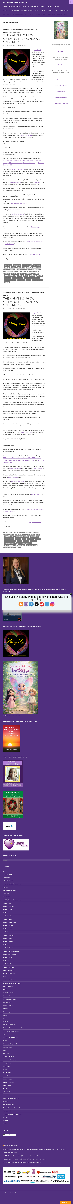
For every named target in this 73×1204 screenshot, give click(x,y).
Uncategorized (7, 1111)
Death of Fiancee (7, 957)
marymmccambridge (10, 275)
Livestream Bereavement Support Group (14, 1028)
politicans (21, 280)
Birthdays (5, 887)
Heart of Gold (51, 14)
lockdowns (15, 273)
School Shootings (7, 1076)
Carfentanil (6, 893)
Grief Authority (7, 14)
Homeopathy (6, 1012)
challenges (17, 265)
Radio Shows (6, 1066)
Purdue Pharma (7, 1063)
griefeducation (36, 269)
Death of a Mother (8, 925)
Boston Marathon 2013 (9, 890)
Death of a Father (7, 916)
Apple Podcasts (9, 244)
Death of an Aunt (7, 944)
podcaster (8, 277)
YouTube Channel (40, 14)
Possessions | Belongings (9, 1060)
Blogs (57, 6)
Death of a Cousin (8, 912)
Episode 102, (37, 50)
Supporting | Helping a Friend (11, 1098)
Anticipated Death (8, 880)
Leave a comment (23, 45)
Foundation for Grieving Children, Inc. (23, 14)
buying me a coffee (35, 254)
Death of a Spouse (8, 941)
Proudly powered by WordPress (10, 1192)
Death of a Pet (7, 932)
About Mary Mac (32, 6)
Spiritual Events (7, 1085)
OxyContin (6, 1053)
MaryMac (36, 273)
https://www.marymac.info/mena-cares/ (11, 715)
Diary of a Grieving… (8, 970)
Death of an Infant (8, 948)
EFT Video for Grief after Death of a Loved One (17, 160)
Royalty (5, 1069)
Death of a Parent (7, 928)
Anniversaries (6, 877)
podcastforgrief (17, 277)
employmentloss (36, 267)
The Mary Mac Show (9, 32)
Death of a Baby (7, 903)
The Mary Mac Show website (35, 241)
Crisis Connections (64, 10)
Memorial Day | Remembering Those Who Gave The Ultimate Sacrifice (22, 1162)
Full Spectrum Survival (18, 169)
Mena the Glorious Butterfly (10, 1037)
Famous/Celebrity (8, 986)
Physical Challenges (24, 31)
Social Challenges (24, 294)
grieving (7, 273)
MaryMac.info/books (17, 214)
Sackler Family (7, 1072)
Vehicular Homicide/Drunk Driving (12, 1114)
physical (32, 275)
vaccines (7, 282)
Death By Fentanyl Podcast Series (12, 900)
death (13, 267)
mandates (28, 273)
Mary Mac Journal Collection (11, 1031)
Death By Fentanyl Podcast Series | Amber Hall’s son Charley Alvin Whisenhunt (24, 1159)
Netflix (4, 1050)
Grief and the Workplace (9, 999)
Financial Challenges (11, 294)
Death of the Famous (8, 967)
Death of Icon (6, 960)
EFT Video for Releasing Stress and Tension (21, 163)
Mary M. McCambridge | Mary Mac (15, 2)
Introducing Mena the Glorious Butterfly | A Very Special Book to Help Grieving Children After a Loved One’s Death (34, 1149)
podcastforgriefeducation (32, 277)
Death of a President (8, 935)
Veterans (5, 1117)
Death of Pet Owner (8, 964)
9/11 (4, 871)
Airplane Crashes (7, 874)
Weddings (5, 1120)
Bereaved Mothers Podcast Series (12, 884)
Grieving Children (8, 1005)
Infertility (5, 1021)
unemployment (9, 547)
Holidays (5, 1008)
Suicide (5, 1095)
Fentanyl (5, 989)
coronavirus (36, 265)
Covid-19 (7, 267)
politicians (21, 545)
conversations (27, 265)
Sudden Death (6, 1092)
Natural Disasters (7, 1047)
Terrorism (5, 1101)
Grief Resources (51, 10)
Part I (35, 71)
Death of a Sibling (7, 938)
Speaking (37, 10)
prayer (28, 280)
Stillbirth (5, 1088)
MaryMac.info (38, 182)
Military (5, 1040)
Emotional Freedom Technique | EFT (27, 29)
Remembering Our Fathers (10, 1152)
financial (12, 269)
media (19, 275)
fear (6, 269)
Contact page (35, 227)
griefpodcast (23, 271)
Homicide (5, 1015)
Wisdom (17, 32)
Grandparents (6, 996)
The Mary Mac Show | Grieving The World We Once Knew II (21, 38)
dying (18, 267)
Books (42, 6)
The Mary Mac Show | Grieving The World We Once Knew (21, 302)
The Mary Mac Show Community (12, 1108)
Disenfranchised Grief (9, 973)
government (20, 269)
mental (26, 275)
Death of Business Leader (10, 954)
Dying (4, 976)
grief (28, 269)
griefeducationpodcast (11, 271)
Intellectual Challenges (10, 31)
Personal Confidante (27, 10)
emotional (26, 267)
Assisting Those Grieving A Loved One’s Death (14, 6)
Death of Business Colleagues (11, 951)
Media (43, 10)
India (4, 1018)
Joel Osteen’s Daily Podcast (19, 203)
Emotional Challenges (10, 29)
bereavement (8, 265)
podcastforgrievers (10, 280)
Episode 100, (37, 313)
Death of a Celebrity (8, 906)
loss (22, 273)
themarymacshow (38, 280)
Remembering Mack (62, 14)
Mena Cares (49, 6)
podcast (39, 275)
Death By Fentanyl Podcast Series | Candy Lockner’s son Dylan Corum (22, 1156)
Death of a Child (7, 909)
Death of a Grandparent (9, 922)
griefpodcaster (34, 271)
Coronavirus (7, 292)
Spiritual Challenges (37, 31)
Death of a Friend (7, 919)
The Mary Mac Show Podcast (10, 10)
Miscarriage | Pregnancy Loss (11, 1044)
